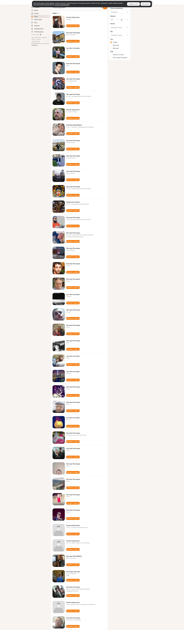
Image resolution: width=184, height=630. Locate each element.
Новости (33, 39)
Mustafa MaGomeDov (73, 525)
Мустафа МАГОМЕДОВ (73, 556)
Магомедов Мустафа (73, 572)
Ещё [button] (38, 39)
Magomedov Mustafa (73, 202)
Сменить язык (35, 34)
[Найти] (105, 7)
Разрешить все (133, 4)
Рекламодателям (36, 37)
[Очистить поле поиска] (101, 8)
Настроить (145, 4)
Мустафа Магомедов (73, 33)
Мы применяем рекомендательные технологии (40, 43)
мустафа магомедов (73, 48)
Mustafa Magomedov (73, 17)
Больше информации (62, 5)
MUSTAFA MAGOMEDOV (74, 125)
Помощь (44, 37)
